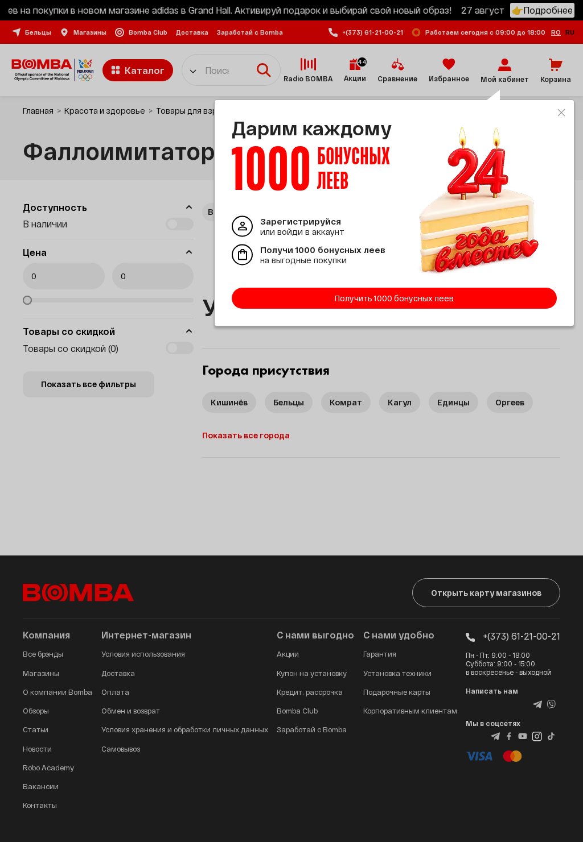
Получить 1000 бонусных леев (394, 298)
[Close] (561, 112)
